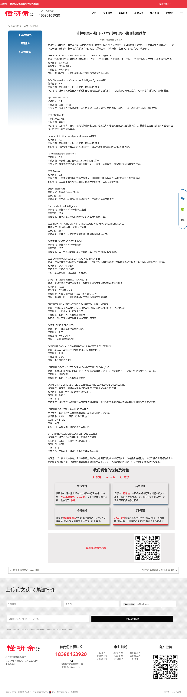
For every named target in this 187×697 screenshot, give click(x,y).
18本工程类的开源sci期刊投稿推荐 (157, 570)
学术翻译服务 (118, 656)
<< (11, 570)
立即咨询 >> (165, 3)
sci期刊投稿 (71, 48)
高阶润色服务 (102, 656)
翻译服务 (123, 13)
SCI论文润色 (25, 34)
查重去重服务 (102, 659)
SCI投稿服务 (118, 659)
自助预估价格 (135, 656)
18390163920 (71, 654)
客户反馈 (154, 13)
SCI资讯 (169, 13)
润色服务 (107, 13)
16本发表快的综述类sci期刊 (26, 570)
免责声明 (74, 692)
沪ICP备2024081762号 (60, 692)
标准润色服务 (118, 653)
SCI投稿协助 (25, 51)
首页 (94, 13)
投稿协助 (138, 13)
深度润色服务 (135, 653)
